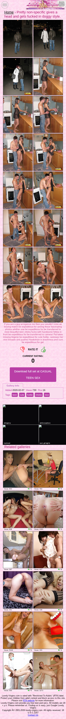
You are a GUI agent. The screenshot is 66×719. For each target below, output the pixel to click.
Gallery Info (13, 385)
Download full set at (33, 374)
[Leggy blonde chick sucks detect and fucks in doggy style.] (48, 469)
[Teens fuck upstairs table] (18, 469)
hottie (30, 394)
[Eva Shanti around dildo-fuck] (48, 630)
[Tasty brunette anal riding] (48, 509)
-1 (22, 349)
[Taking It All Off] (18, 590)
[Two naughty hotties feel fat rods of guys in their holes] (18, 509)
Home (9, 12)
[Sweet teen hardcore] (48, 549)
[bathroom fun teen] (18, 630)
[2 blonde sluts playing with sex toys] (48, 590)
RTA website (29, 700)
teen (14, 394)
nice (47, 394)
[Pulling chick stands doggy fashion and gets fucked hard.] (48, 670)
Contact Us (33, 715)
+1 (43, 349)
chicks (39, 394)
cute (22, 394)
